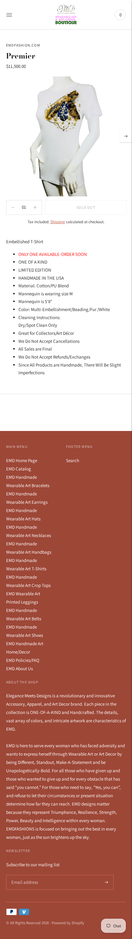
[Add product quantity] (12, 207)
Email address (23, 875)
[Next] (126, 136)
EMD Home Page (21, 460)
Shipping (57, 221)
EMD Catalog (18, 469)
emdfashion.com (23, 45)
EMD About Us (19, 668)
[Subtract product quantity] (35, 207)
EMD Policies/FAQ (22, 660)
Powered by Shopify (68, 922)
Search (72, 460)
